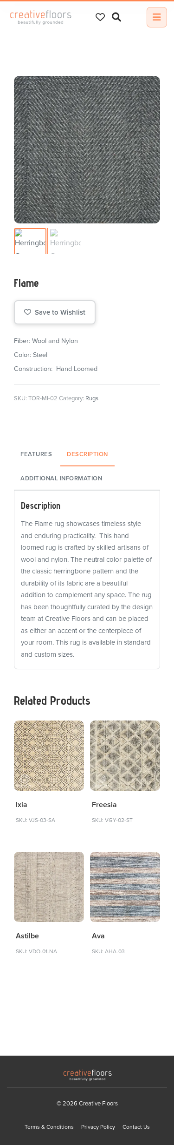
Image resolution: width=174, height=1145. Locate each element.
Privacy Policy (98, 1127)
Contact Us (136, 1127)
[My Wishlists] (100, 17)
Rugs (91, 398)
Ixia (21, 804)
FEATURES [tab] (36, 454)
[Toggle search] (116, 17)
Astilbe (27, 936)
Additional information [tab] (61, 478)
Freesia (104, 804)
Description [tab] (87, 454)
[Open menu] (157, 17)
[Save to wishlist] (71, 733)
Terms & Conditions (49, 1127)
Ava (98, 936)
